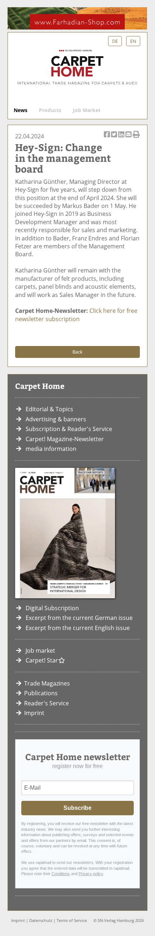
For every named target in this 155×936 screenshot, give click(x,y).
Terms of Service (72, 920)
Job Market (87, 110)
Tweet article (114, 138)
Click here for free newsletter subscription (76, 315)
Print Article (136, 138)
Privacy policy (91, 873)
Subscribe (77, 808)
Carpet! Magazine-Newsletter (65, 439)
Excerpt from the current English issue (78, 628)
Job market (40, 651)
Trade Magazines (47, 683)
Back (77, 352)
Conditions (61, 873)
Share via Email (128, 138)
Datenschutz (40, 920)
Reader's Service (46, 703)
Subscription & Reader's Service (69, 429)
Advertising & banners (56, 419)
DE (115, 41)
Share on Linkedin (121, 138)
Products (50, 110)
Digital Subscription (52, 608)
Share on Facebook (107, 138)
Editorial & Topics (49, 409)
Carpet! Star (42, 660)
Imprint (34, 713)
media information (51, 449)
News (20, 110)
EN (133, 41)
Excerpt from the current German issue (79, 618)
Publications (41, 693)
